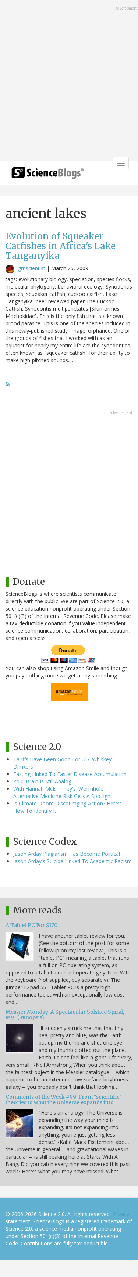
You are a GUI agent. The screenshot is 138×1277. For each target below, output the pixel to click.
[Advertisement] (69, 81)
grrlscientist (31, 268)
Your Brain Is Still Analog (42, 781)
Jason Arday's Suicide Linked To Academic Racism (72, 861)
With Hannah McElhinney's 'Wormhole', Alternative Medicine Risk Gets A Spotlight (62, 792)
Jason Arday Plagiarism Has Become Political (66, 853)
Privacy (120, 1213)
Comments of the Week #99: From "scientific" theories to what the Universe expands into (64, 1100)
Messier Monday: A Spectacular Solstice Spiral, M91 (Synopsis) (65, 1015)
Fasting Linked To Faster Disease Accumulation (70, 773)
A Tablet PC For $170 (31, 925)
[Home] (48, 175)
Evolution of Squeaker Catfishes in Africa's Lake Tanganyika (61, 245)
